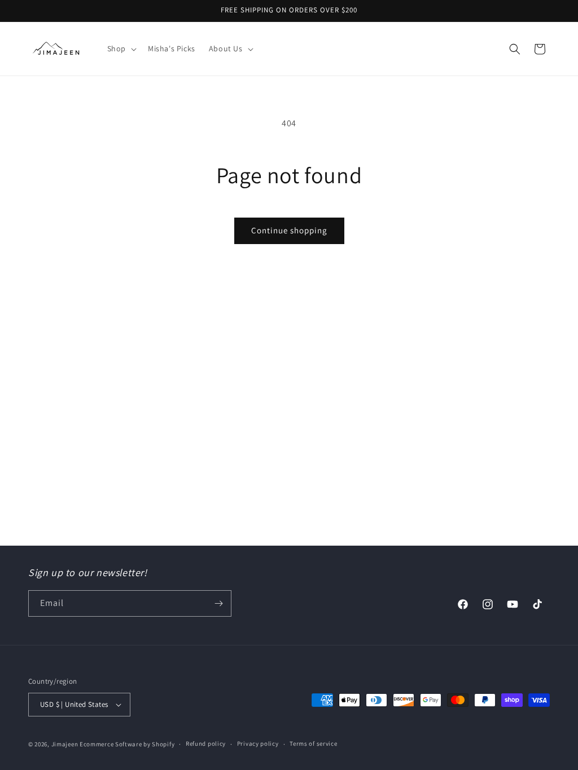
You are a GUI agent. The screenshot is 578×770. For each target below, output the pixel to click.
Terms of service (313, 743)
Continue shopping (289, 230)
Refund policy (206, 743)
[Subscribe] (218, 603)
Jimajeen (64, 744)
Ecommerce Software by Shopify (127, 744)
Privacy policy (258, 743)
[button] (120, 48)
